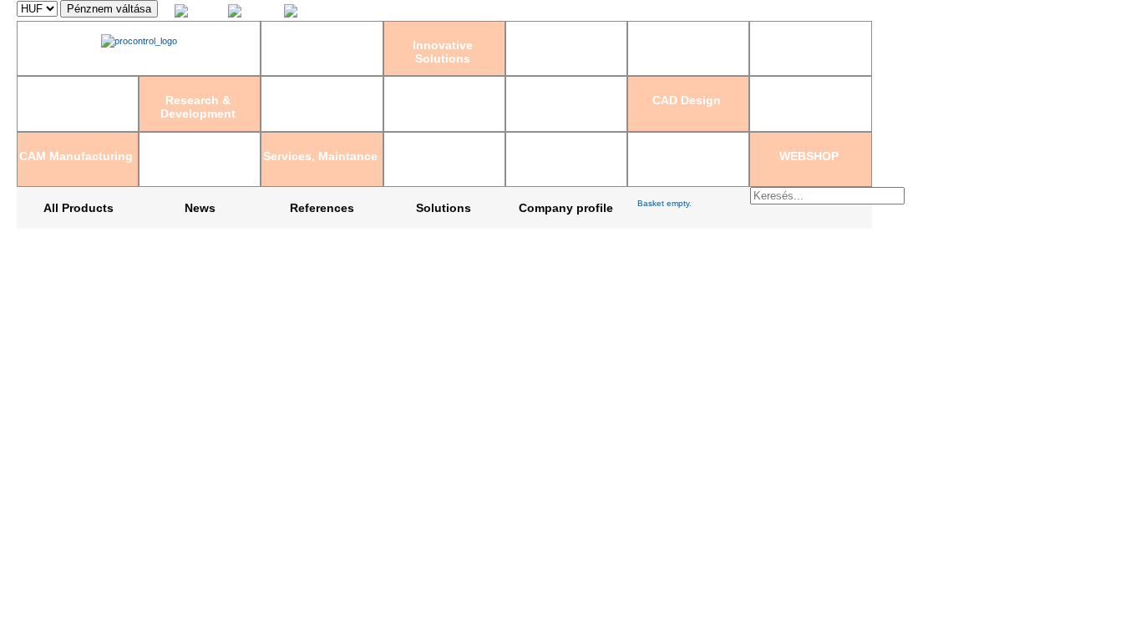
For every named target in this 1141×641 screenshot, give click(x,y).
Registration (752, 11)
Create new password (827, 11)
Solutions (443, 208)
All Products (78, 208)
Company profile (566, 208)
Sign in (707, 11)
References (322, 208)
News (200, 208)
